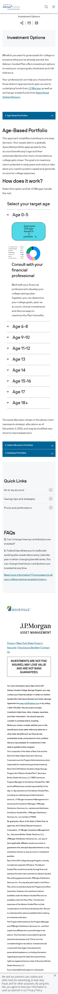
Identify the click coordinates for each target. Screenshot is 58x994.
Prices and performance (18, 508)
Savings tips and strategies (19, 499)
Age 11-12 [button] (21, 348)
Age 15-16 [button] (21, 381)
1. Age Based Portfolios (16, 116)
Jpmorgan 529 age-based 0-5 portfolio (29, 231)
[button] (55, 975)
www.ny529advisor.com (29, 703)
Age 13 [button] (18, 359)
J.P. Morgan (34, 88)
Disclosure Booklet (28, 647)
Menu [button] (53, 7)
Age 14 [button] (18, 370)
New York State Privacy (29, 643)
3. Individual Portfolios (15, 453)
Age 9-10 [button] (21, 337)
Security (12, 647)
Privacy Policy (35, 990)
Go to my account (14, 490)
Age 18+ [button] (20, 403)
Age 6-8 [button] (20, 326)
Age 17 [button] (18, 392)
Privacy (11, 643)
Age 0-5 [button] (20, 215)
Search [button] (45, 6)
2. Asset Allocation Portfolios (19, 445)
